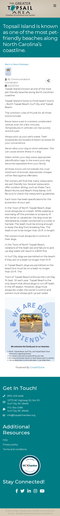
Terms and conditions (15, 449)
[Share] (48, 81)
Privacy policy (10, 444)
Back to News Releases (16, 64)
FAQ (5, 440)
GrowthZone (37, 367)
